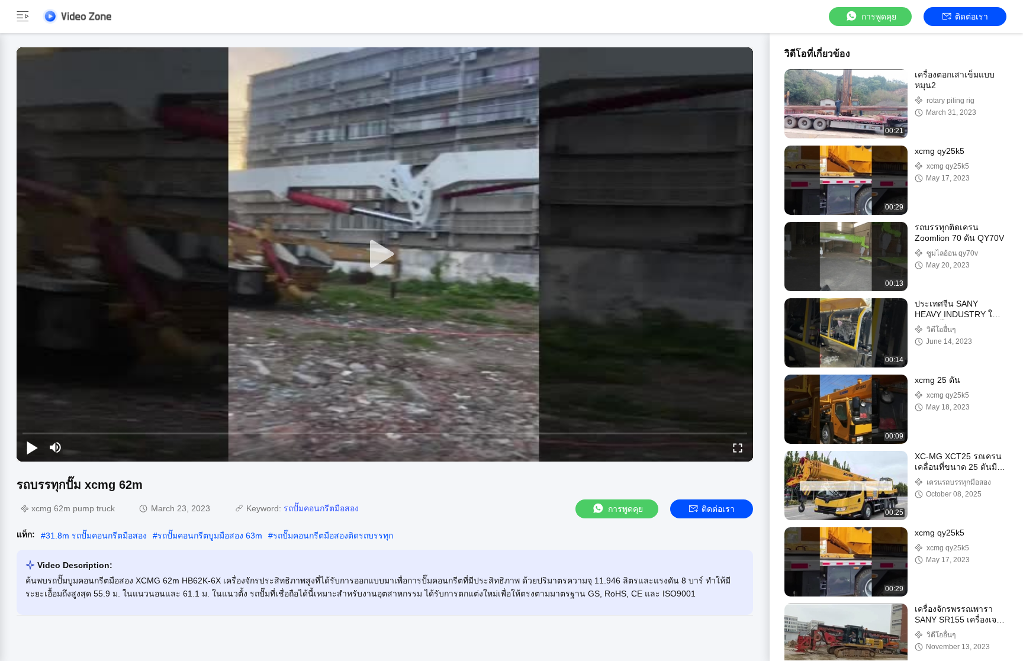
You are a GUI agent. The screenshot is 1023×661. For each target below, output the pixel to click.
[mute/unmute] (55, 447)
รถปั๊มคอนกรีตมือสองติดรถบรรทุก (333, 535)
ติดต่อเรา (971, 16)
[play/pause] (32, 447)
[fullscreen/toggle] (737, 447)
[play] (385, 254)
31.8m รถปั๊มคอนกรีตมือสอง (96, 535)
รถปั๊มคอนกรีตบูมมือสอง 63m (209, 535)
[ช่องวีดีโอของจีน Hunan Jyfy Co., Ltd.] (77, 16)
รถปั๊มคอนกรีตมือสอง (321, 508)
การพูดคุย (878, 16)
